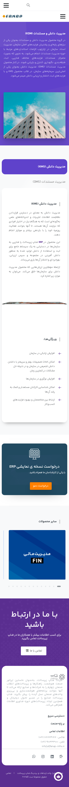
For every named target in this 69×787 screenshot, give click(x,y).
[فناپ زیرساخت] (58, 776)
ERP (41, 242)
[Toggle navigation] (6, 5)
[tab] (34, 166)
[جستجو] (28, 5)
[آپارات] (61, 757)
